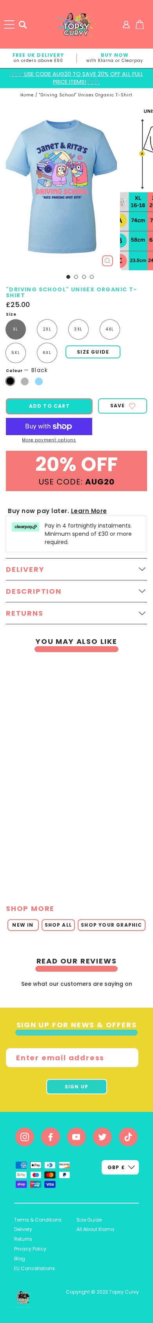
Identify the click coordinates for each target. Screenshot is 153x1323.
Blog (19, 1258)
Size (11, 314)
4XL (110, 329)
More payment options (49, 440)
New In (22, 925)
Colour (27, 370)
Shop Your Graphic (111, 925)
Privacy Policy (30, 1248)
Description (34, 591)
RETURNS (25, 613)
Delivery (23, 1229)
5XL (15, 353)
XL (15, 329)
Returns (23, 1239)
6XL (47, 353)
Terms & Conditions (38, 1219)
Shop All (58, 925)
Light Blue (39, 381)
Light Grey (25, 381)
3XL (78, 329)
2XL (47, 329)
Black (10, 381)
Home (27, 95)
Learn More (89, 511)
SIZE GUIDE (93, 352)
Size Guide (89, 1219)
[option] (73, 773)
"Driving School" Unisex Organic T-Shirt (86, 95)
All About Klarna (95, 1229)
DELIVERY (25, 569)
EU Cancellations (34, 1268)
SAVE (117, 405)
